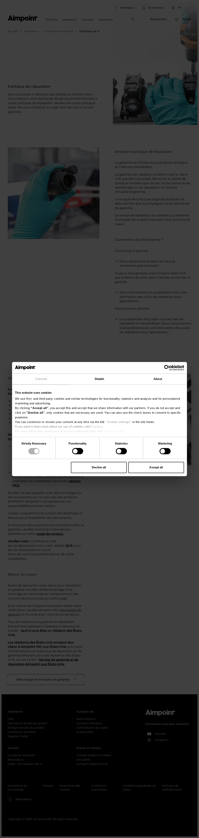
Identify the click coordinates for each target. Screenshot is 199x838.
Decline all (99, 467)
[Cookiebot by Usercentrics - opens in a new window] (167, 368)
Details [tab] (99, 379)
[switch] (77, 451)
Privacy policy (114, 431)
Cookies (97, 426)
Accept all (156, 467)
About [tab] (158, 379)
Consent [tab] (41, 379)
